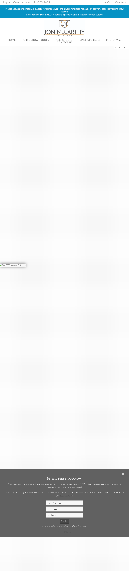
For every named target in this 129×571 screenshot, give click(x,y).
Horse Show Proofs (35, 40)
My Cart (108, 2)
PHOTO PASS (42, 2)
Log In (7, 2)
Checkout (120, 2)
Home (12, 40)
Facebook (66, 495)
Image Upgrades (89, 40)
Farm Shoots (63, 40)
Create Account (22, 2)
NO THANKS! (64, 531)
